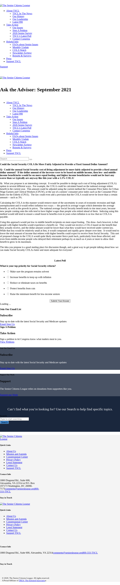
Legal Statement (14, 462)
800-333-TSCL (90, 552)
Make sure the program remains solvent (29, 271)
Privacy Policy (13, 459)
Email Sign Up (7, 324)
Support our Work (9, 394)
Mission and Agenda (16, 454)
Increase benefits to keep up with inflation (30, 277)
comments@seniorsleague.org (20, 488)
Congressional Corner (17, 457)
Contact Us (11, 465)
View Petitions (7, 342)
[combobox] (14, 419)
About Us (11, 451)
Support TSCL (13, 468)
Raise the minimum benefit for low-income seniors (35, 294)
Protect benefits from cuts (22, 288)
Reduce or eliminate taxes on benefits (28, 282)
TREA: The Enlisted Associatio (32, 580)
